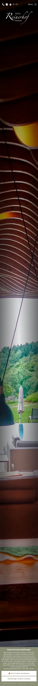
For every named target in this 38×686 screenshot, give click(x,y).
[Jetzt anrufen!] (3, 4)
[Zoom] (19, 343)
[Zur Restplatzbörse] (10, 4)
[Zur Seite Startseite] (19, 18)
